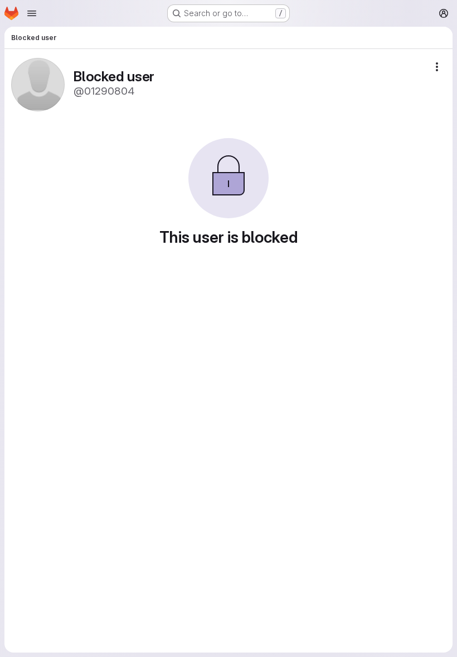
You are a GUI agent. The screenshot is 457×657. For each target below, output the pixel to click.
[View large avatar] (38, 84)
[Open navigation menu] (32, 13)
